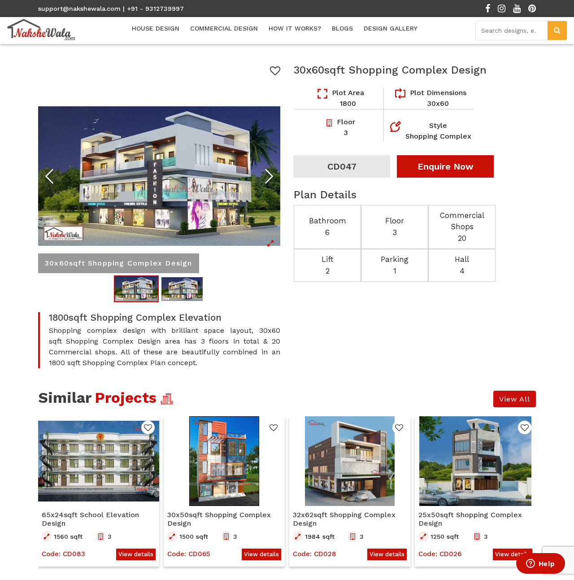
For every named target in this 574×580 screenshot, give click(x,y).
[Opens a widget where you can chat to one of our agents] (540, 564)
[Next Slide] (269, 176)
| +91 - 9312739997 (153, 8)
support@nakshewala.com (79, 8)
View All (514, 399)
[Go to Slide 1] (136, 288)
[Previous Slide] (49, 176)
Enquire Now (445, 166)
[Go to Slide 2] (182, 289)
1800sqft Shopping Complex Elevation (135, 317)
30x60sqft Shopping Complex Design (390, 70)
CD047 (342, 166)
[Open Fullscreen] (159, 176)
